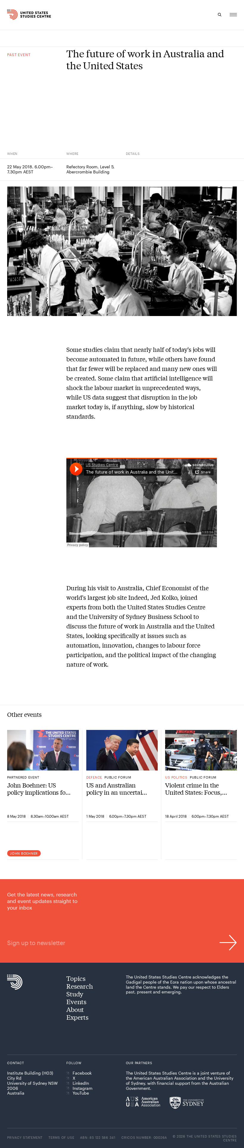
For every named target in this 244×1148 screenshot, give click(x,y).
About (75, 1009)
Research (79, 986)
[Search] (219, 14)
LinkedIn (81, 1083)
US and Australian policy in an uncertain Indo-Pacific (116, 789)
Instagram (83, 1088)
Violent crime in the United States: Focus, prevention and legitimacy (193, 789)
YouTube (81, 1093)
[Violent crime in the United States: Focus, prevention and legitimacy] (201, 750)
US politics (176, 777)
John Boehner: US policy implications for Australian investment (37, 789)
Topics (75, 978)
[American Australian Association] (143, 1101)
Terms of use (61, 1137)
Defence (94, 777)
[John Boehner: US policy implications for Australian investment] (43, 750)
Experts (77, 1017)
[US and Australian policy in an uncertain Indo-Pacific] (122, 750)
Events (76, 1001)
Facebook (82, 1073)
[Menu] (233, 14)
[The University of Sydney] (187, 1103)
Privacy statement (25, 1137)
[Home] (13, 14)
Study (74, 994)
